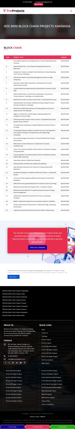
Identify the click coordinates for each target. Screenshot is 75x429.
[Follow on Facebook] (5, 362)
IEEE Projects (45, 363)
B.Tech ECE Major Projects (14, 374)
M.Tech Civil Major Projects (50, 374)
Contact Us (45, 333)
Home (43, 329)
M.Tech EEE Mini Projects (13, 394)
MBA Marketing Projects (49, 391)
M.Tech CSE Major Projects (50, 356)
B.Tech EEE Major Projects (14, 384)
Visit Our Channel (37, 247)
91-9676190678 (12, 356)
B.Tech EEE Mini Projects (13, 387)
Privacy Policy (46, 401)
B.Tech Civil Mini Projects (13, 397)
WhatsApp (63, 427)
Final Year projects (47, 360)
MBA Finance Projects (48, 397)
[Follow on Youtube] (20, 362)
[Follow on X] (9, 362)
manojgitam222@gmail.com (16, 359)
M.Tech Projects (46, 343)
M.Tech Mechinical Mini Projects (51, 387)
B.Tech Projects (46, 340)
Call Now (13, 427)
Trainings (44, 336)
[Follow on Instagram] (13, 362)
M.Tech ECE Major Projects (14, 381)
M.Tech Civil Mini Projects (49, 370)
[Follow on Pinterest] (24, 362)
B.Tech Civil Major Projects (14, 401)
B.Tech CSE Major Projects (50, 350)
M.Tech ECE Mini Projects (13, 377)
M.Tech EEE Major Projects (14, 391)
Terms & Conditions (48, 404)
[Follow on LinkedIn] (16, 362)
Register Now (38, 427)
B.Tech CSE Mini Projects (49, 346)
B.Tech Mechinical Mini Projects (51, 377)
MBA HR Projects (47, 394)
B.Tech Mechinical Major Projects (52, 381)
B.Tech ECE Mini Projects (13, 370)
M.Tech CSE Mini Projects (49, 353)
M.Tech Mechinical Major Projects (52, 384)
